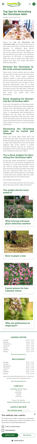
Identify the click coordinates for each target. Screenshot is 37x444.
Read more (22, 422)
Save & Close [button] (9, 435)
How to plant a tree (15, 255)
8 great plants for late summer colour (16, 289)
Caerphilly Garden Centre (18, 389)
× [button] (34, 414)
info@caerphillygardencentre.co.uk (18, 402)
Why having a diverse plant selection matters (18, 222)
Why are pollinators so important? (17, 324)
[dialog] (18, 428)
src (30, 4)
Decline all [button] (27, 435)
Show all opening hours (18, 354)
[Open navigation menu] (4, 4)
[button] (18, 440)
